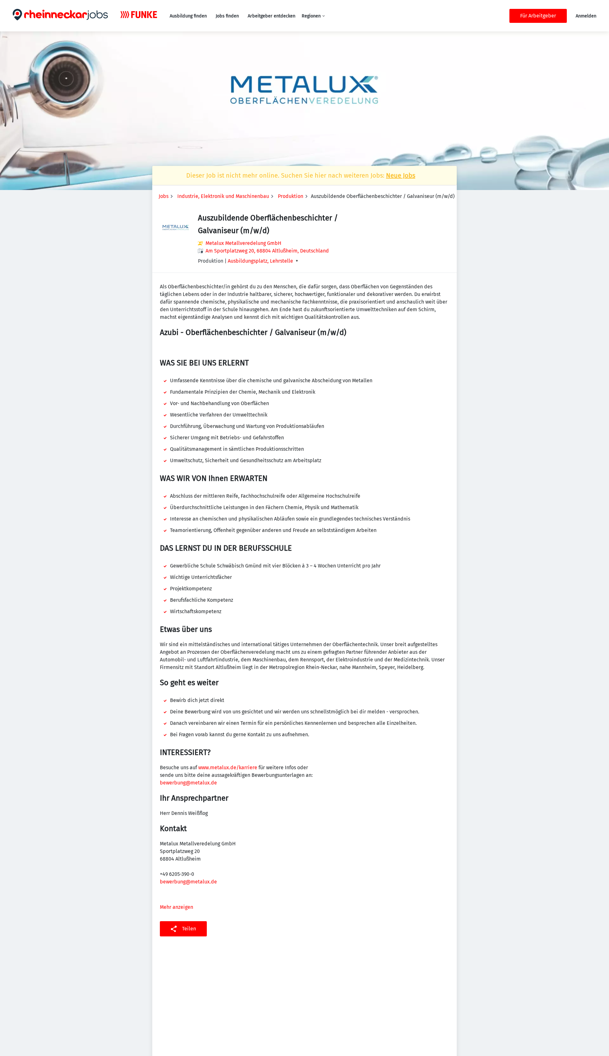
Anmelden (586, 16)
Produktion (290, 196)
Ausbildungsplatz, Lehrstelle (260, 261)
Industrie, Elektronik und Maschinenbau (223, 196)
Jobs (163, 196)
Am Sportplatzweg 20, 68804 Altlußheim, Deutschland (267, 251)
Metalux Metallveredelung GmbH (243, 243)
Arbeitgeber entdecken (271, 16)
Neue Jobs (400, 175)
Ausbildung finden (188, 16)
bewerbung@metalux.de (188, 783)
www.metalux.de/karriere (227, 767)
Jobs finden (227, 16)
